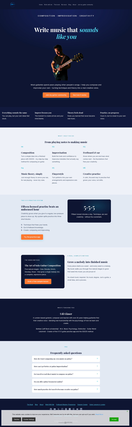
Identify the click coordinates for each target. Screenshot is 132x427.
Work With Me (49, 404)
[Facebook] (51, 409)
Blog (69, 4)
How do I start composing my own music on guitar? (53, 359)
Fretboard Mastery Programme (65, 404)
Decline (16, 419)
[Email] (77, 409)
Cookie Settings (29, 419)
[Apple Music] (70, 409)
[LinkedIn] (81, 409)
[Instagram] (62, 409)
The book (57, 4)
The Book (30, 404)
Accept (114, 419)
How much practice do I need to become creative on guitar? (56, 389)
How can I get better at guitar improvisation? (51, 366)
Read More (99, 414)
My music (64, 4)
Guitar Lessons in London (97, 404)
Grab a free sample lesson (38, 281)
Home (41, 4)
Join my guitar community (85, 4)
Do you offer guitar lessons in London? (48, 382)
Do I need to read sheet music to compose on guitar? (53, 374)
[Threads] (74, 409)
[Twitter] (58, 409)
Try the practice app (32, 237)
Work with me (48, 4)
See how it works (79, 95)
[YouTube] (55, 409)
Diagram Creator (82, 404)
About (74, 4)
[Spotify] (66, 409)
